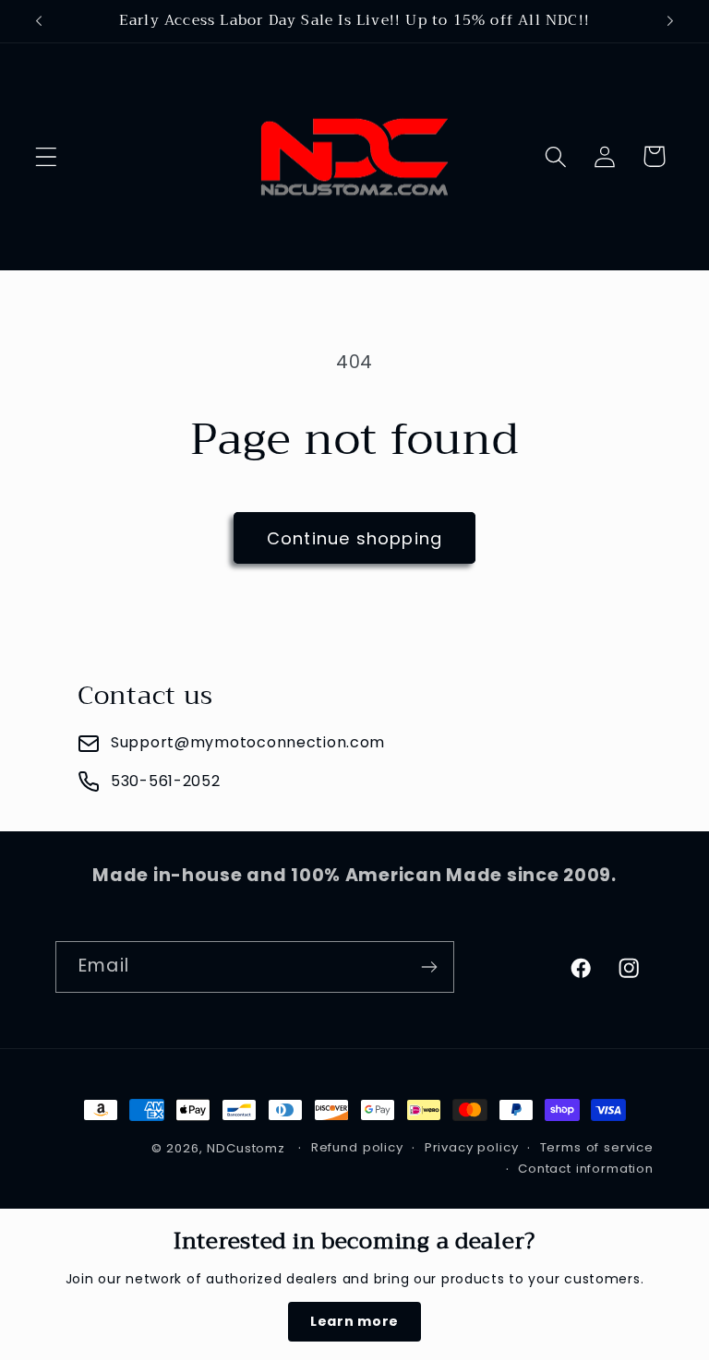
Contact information (586, 1168)
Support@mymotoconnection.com (248, 742)
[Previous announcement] (38, 21)
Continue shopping (354, 538)
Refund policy (357, 1147)
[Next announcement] (670, 21)
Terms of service (597, 1147)
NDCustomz (246, 1148)
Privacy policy (472, 1147)
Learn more (354, 1321)
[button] (46, 156)
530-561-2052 (166, 781)
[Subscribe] (428, 967)
